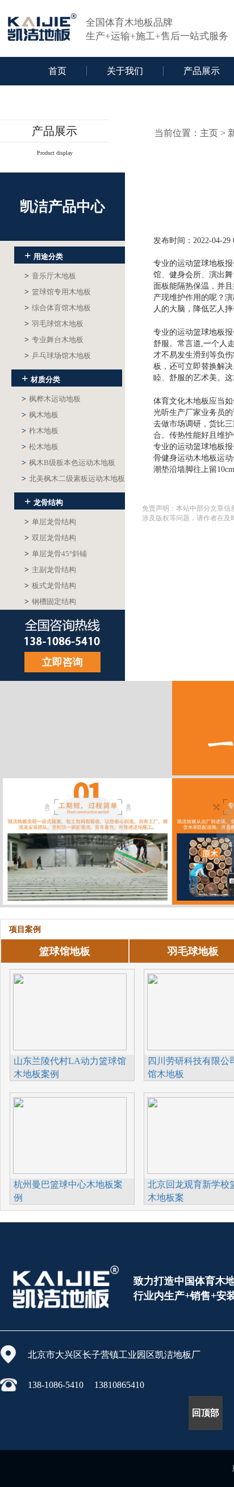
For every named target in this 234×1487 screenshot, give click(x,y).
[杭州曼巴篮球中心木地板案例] (70, 1134)
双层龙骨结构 (50, 537)
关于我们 (125, 71)
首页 (57, 71)
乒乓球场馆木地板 (57, 355)
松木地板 (40, 446)
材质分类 (41, 378)
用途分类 (43, 255)
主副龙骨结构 (50, 569)
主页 (209, 133)
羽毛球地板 (193, 951)
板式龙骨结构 (50, 585)
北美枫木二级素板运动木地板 (73, 478)
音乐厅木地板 (50, 276)
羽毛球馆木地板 (53, 323)
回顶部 (205, 1413)
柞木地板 (40, 430)
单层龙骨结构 (50, 521)
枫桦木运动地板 (51, 399)
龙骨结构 (43, 501)
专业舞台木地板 (53, 339)
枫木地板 (40, 414)
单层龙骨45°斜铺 (55, 553)
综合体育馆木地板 (57, 307)
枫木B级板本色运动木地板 (68, 462)
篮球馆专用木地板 (57, 291)
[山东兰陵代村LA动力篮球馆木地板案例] (70, 1010)
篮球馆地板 (64, 951)
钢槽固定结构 (50, 601)
